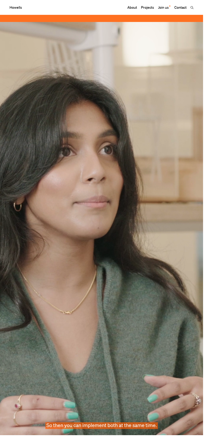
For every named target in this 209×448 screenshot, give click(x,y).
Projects (147, 7)
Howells (16, 7)
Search (192, 7)
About (132, 7)
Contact (180, 7)
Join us (163, 7)
